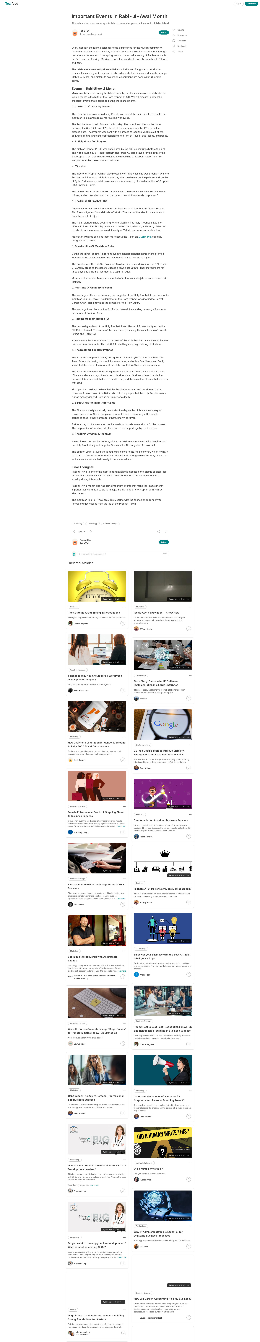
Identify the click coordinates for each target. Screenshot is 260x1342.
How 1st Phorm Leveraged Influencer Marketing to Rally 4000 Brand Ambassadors (97, 744)
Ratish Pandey (146, 837)
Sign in (238, 4)
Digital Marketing (143, 745)
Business (140, 814)
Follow (164, 32)
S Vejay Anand (146, 629)
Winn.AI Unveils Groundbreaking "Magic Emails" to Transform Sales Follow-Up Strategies (97, 1031)
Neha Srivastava (81, 690)
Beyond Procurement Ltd (151, 1315)
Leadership (74, 1160)
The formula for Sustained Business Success (161, 820)
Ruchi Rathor (145, 1180)
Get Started (251, 4)
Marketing (78, 524)
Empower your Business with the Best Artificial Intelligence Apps (162, 956)
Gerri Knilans (145, 768)
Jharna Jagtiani (147, 1044)
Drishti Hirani (84, 1335)
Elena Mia (144, 1247)
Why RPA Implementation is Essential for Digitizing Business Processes (158, 1233)
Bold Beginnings (81, 832)
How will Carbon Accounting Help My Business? (162, 1298)
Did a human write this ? (148, 1168)
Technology (92, 524)
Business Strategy (110, 524)
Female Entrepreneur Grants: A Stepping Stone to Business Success (95, 814)
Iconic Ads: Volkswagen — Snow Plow (156, 612)
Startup (73, 1310)
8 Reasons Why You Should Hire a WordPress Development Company (95, 677)
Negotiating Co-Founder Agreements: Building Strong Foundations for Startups (96, 1317)
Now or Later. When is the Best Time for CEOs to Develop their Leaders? (97, 1167)
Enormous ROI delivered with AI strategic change (92, 958)
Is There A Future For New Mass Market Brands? (162, 888)
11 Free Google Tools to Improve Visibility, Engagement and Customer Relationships (159, 752)
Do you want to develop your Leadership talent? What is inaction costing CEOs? (97, 1245)
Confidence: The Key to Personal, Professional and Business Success (96, 1098)
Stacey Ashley (80, 1191)
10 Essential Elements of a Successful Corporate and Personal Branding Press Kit (159, 1098)
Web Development (77, 670)
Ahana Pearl (145, 975)
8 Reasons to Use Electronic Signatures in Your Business (96, 886)
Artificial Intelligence (144, 1163)
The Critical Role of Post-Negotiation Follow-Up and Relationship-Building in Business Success (163, 1028)
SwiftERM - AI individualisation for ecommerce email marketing (94, 977)
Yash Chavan (79, 760)
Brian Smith (79, 905)
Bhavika (143, 699)
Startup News (79, 1044)
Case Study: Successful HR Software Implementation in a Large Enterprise (156, 683)
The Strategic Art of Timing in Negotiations (94, 612)
